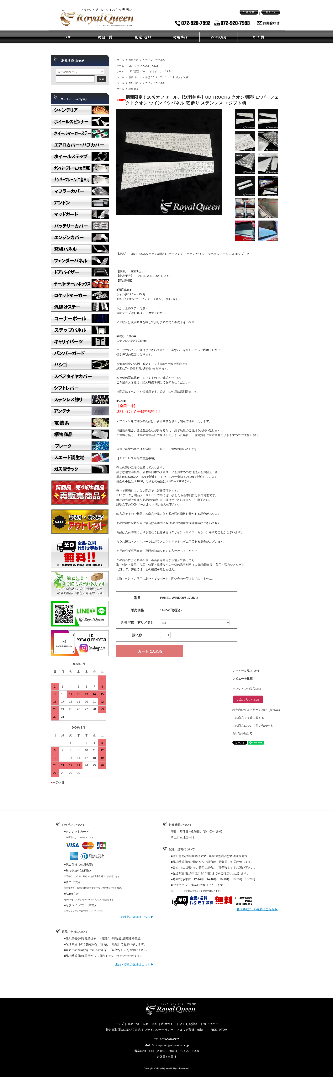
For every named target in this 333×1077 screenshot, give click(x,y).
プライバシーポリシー (158, 1029)
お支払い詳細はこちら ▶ (137, 916)
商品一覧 (133, 1023)
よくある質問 (188, 1023)
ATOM (223, 1029)
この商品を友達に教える (248, 717)
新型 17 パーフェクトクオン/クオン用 (166, 77)
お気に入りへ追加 (248, 699)
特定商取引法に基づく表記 (123, 1029)
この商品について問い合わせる (252, 725)
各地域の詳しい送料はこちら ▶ (257, 909)
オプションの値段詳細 (246, 688)
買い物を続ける (242, 733)
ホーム (120, 60)
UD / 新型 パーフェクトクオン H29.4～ (150, 71)
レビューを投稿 (242, 678)
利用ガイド (168, 1023)
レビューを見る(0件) (245, 670)
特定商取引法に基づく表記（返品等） (257, 710)
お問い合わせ (209, 1023)
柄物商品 (134, 89)
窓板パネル (135, 60)
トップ (119, 1023)
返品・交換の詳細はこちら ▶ (134, 964)
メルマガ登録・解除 (190, 1029)
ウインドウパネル (155, 60)
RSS (214, 1029)
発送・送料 (150, 1023)
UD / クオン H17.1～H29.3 (143, 65)
